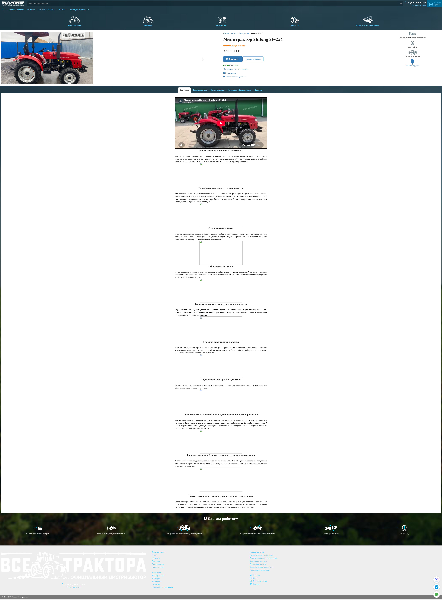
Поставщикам (158, 564)
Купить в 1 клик (253, 59)
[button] (3, 10)
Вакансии (156, 561)
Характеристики (200, 90)
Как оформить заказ (258, 561)
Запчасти (294, 25)
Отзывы (258, 90)
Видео (255, 578)
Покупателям (257, 552)
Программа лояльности (260, 570)
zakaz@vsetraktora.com (79, 10)
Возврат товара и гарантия (261, 567)
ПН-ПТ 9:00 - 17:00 (47, 10)
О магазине (158, 552)
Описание (184, 90)
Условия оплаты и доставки (235, 77)
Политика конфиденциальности (263, 558)
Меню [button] (63, 10)
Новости (256, 575)
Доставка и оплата (16, 10)
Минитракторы (74, 25)
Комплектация (217, 90)
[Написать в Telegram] (436, 587)
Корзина (256, 584)
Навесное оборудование (367, 25)
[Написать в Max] (436, 579)
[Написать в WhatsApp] (436, 594)
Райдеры (148, 25)
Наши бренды (158, 567)
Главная (226, 33)
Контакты (31, 10)
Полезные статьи (259, 581)
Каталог (234, 33)
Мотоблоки (221, 25)
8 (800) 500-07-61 (417, 2)
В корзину (233, 59)
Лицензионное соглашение (261, 555)
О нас (154, 555)
